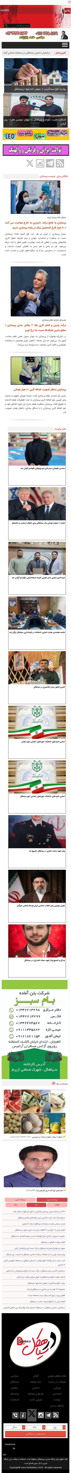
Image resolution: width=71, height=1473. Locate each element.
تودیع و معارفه (36, 1394)
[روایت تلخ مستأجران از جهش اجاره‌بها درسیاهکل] (36, 75)
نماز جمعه (36, 1382)
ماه (36, 1204)
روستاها (14, 1394)
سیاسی (14, 1376)
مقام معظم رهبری (57, 1376)
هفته (57, 1204)
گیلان (36, 1376)
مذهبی (35, 1388)
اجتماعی (57, 1394)
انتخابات (14, 1400)
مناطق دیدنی (57, 1406)
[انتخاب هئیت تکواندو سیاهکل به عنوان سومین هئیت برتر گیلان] (35, 110)
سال (15, 1204)
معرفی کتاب (35, 1400)
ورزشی (57, 1388)
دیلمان (14, 1388)
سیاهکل (14, 1382)
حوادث (57, 1400)
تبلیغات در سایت (57, 1382)
